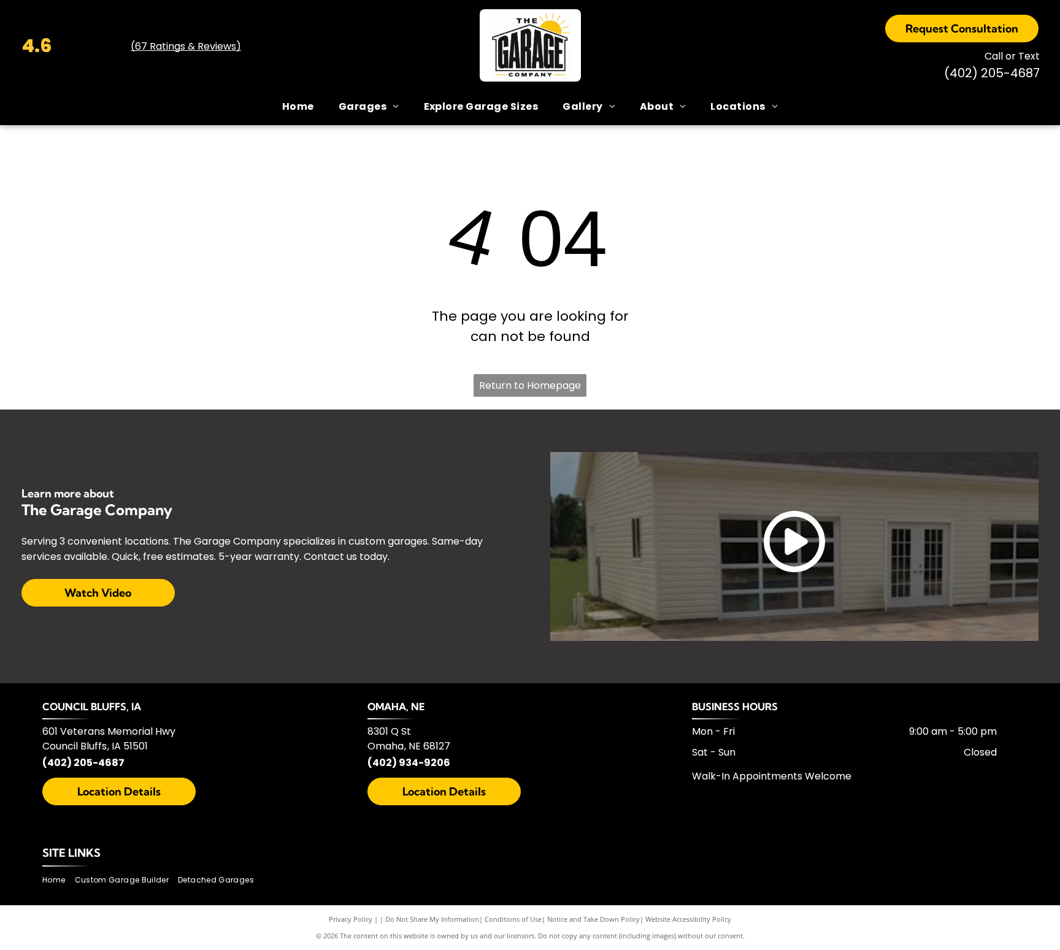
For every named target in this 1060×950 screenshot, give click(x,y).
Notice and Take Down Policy (593, 919)
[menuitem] (298, 106)
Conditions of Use (513, 919)
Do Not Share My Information (432, 919)
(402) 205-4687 (83, 763)
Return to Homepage (530, 385)
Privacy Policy (350, 919)
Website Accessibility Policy (688, 919)
